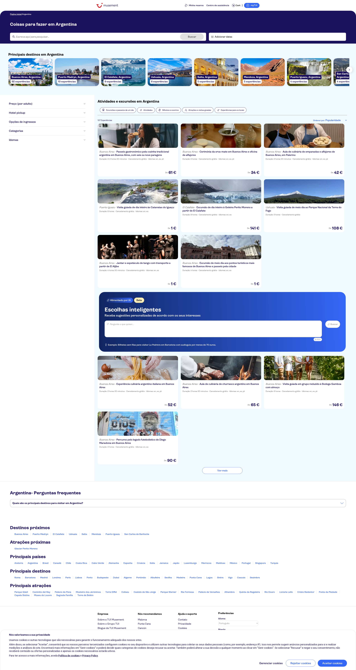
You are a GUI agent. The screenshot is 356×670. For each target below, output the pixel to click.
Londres (56, 577)
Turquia (274, 563)
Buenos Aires (21, 534)
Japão (176, 563)
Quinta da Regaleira (249, 592)
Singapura (260, 563)
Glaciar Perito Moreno (26, 548)
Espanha (127, 563)
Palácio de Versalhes (209, 592)
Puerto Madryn (40, 534)
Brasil (46, 563)
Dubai (116, 577)
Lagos (209, 577)
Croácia (141, 563)
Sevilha (168, 577)
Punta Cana (196, 577)
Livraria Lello (286, 592)
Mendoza (96, 534)
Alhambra (229, 592)
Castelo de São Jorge (145, 592)
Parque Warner (168, 592)
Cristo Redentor (305, 592)
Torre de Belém (85, 595)
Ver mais (222, 470)
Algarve (128, 577)
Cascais (241, 577)
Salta (84, 534)
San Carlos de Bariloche (136, 534)
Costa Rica (81, 563)
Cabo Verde (98, 563)
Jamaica (164, 563)
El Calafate (58, 534)
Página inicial (15, 14)
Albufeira (155, 577)
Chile (68, 563)
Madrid (44, 577)
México (233, 563)
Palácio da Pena (63, 592)
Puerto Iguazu (113, 534)
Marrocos (206, 563)
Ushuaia (73, 534)
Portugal (246, 563)
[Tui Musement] (109, 5)
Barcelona (30, 577)
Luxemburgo (190, 563)
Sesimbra (255, 577)
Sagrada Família (64, 595)
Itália (152, 563)
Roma (17, 577)
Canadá (57, 563)
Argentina (26, 14)
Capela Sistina (21, 595)
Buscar (192, 36)
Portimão (141, 577)
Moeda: (222, 629)
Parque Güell (21, 592)
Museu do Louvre (43, 595)
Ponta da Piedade (328, 592)
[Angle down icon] (58, 104)
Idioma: (222, 618)
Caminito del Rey (41, 592)
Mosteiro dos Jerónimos (88, 592)
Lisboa (78, 577)
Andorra (18, 563)
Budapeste (102, 577)
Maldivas (220, 563)
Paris (68, 577)
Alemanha (114, 563)
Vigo (230, 577)
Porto (89, 577)
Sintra (220, 577)
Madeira (180, 577)
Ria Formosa (187, 592)
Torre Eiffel (111, 592)
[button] (118, 110)
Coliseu (125, 592)
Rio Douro (269, 592)
